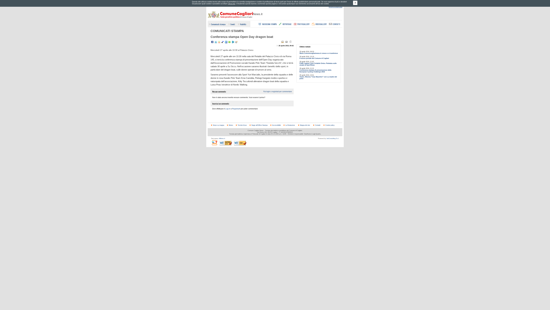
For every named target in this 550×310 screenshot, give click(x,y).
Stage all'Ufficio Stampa (259, 125)
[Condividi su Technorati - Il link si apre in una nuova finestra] (229, 42)
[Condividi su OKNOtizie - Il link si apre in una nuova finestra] (219, 42)
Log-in (227, 109)
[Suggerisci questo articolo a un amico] (282, 42)
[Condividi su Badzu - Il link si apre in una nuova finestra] (233, 42)
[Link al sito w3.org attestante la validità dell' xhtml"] (225, 143)
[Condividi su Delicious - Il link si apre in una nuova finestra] (223, 42)
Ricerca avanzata (335, 7)
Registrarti (236, 109)
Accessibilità (276, 125)
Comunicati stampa (218, 24)
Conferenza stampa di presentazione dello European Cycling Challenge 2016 (315, 71)
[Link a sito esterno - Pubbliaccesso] (214, 142)
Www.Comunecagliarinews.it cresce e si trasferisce (318, 53)
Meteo (231, 125)
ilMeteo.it (222, 138)
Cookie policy (330, 125)
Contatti (317, 125)
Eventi (232, 24)
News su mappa (218, 125)
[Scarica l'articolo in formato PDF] (290, 42)
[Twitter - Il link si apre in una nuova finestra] (216, 42)
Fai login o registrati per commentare (277, 92)
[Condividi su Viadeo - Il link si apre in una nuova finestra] (236, 42)
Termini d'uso (242, 125)
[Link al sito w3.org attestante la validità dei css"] (240, 143)
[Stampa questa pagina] (286, 42)
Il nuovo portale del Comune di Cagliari (314, 58)
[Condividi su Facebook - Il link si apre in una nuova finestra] (212, 42)
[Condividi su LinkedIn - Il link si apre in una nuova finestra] (226, 42)
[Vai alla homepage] (235, 14)
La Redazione (290, 125)
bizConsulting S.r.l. (333, 138)
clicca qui (231, 4)
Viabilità (243, 24)
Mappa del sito (305, 125)
